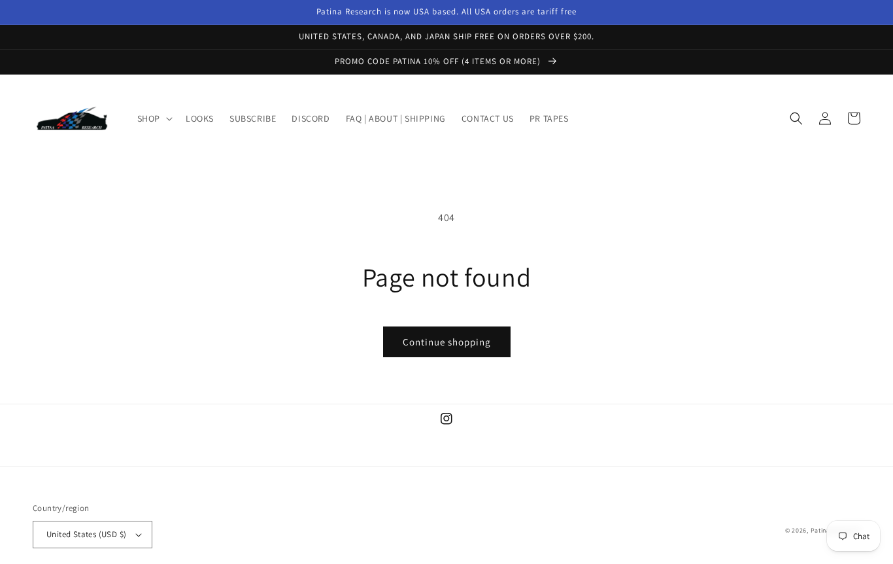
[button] (153, 118)
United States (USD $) (86, 534)
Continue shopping (447, 342)
